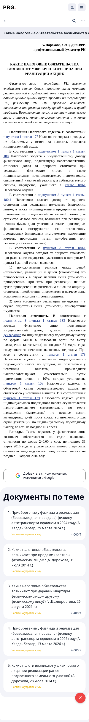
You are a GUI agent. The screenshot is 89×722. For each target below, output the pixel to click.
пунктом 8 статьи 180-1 (64, 248)
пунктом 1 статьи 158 (23, 383)
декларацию (12, 335)
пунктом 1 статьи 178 (66, 354)
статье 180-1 (75, 185)
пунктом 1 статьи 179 (21, 398)
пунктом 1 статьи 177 (22, 136)
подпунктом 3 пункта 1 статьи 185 (34, 320)
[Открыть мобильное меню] (82, 7)
